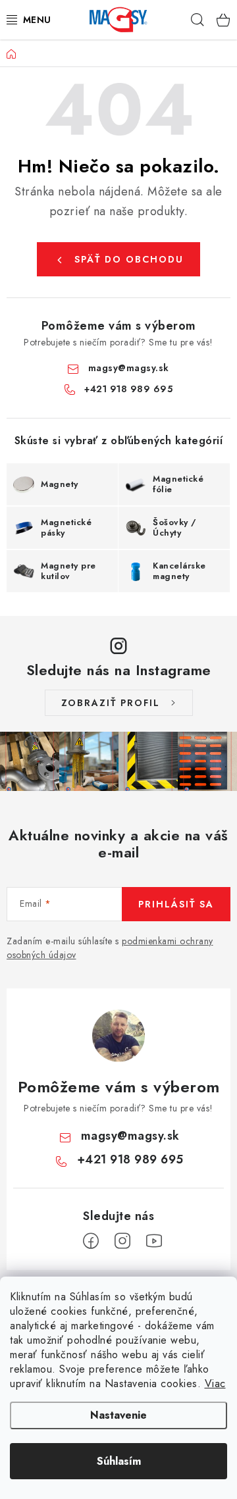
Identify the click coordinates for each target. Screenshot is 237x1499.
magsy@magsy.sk (128, 367)
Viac (215, 1383)
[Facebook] (91, 1241)
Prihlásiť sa (176, 904)
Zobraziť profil (110, 702)
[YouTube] (154, 1241)
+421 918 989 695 (128, 388)
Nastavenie (118, 1415)
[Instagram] (122, 1241)
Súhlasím (119, 1461)
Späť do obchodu (129, 259)
